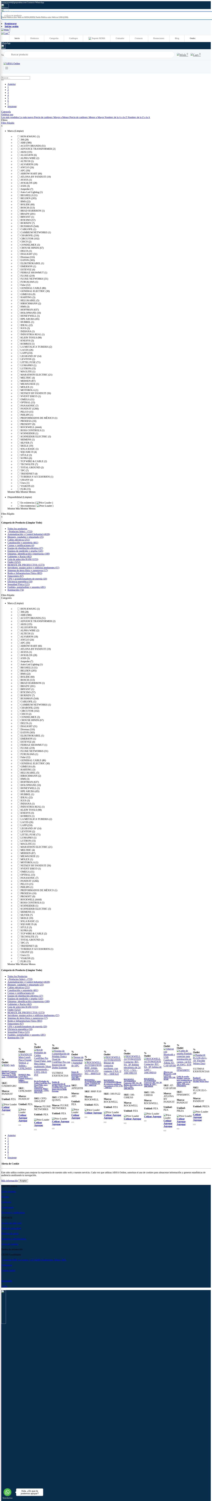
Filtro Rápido (7, 123)
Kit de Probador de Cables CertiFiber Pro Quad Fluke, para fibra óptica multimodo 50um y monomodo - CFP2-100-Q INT (42, 1086)
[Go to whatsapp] (7, 1492)
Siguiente (12, 106)
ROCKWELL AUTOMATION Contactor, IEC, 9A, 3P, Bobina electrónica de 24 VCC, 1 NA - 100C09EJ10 (133, 1083)
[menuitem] (18, 17)
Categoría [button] (6, 111)
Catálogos (73, 38)
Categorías (54, 38)
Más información (9, 1180)
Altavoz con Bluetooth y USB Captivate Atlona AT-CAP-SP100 (170, 1075)
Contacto (139, 38)
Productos (34, 38)
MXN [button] (3, 15)
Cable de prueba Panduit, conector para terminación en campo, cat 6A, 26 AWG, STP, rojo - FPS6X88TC (184, 1081)
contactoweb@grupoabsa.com (14, 2)
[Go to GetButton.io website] (7, 1498)
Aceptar (23, 1181)
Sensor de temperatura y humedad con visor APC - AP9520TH (76, 1075)
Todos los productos (17, 528)
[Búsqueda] (2, 79)
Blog (177, 38)
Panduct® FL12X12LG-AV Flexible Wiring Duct (201, 1079)
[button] (7, 114)
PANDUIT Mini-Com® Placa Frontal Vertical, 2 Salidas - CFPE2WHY (25, 1078)
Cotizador (120, 38)
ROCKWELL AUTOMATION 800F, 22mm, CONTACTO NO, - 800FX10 (93, 1082)
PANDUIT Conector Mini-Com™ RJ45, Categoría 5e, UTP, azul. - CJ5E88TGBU (10, 1074)
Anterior (11, 84)
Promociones (158, 38)
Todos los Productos (17, 976)
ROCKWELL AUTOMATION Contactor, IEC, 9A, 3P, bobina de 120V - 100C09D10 (153, 1082)
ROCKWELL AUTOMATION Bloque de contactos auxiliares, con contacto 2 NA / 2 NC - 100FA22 (113, 1084)
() (19, 531)
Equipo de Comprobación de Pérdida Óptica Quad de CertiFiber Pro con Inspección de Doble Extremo (61, 1086)
